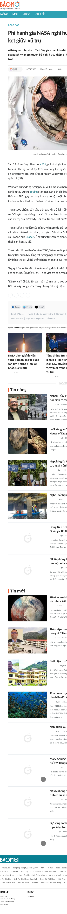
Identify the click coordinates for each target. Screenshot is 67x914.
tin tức (59, 875)
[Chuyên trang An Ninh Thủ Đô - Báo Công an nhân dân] (51, 405)
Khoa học (13, 25)
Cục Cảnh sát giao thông (51, 883)
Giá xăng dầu (26, 872)
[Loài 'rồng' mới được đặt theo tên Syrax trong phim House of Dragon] (27, 441)
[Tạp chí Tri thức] (13, 69)
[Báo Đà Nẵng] (54, 666)
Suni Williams (17, 319)
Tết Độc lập (6, 879)
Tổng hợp (30, 896)
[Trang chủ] (10, 5)
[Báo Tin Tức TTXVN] (52, 702)
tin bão (50, 868)
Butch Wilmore (18, 314)
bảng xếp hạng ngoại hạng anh (25, 868)
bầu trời (51, 319)
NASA (43, 164)
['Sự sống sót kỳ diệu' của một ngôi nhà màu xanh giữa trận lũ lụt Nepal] (27, 834)
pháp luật (6, 868)
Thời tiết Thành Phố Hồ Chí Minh (32, 875)
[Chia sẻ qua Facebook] (10, 295)
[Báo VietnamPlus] (54, 536)
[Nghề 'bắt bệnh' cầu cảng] (27, 506)
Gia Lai (38, 872)
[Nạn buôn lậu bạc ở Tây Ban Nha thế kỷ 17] (27, 738)
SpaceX (30, 237)
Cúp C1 (50, 875)
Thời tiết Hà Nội (8, 883)
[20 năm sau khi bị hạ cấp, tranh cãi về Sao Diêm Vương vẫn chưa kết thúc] (27, 608)
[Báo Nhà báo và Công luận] (54, 568)
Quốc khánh (13, 872)
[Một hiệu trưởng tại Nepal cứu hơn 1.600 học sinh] (27, 673)
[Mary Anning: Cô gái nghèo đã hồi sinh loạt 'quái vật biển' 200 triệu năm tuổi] (27, 770)
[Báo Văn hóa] (52, 606)
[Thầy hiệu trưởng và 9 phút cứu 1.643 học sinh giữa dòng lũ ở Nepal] (27, 640)
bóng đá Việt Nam (47, 879)
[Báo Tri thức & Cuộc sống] (54, 438)
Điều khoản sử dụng (7, 899)
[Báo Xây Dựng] (53, 500)
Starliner (60, 314)
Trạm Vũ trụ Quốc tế (35, 319)
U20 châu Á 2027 (8, 875)
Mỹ (42, 868)
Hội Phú (35, 883)
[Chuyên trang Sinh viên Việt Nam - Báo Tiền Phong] (52, 832)
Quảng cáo (4, 904)
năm (4, 872)
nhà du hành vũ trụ (44, 314)
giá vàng (62, 879)
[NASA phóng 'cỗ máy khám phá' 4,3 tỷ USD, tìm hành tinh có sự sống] (27, 802)
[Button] (19, 69)
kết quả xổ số (23, 883)
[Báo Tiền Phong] (49, 377)
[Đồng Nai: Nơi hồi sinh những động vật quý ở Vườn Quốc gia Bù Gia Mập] (27, 538)
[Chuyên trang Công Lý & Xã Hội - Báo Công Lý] (10, 373)
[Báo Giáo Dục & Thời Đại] (51, 638)
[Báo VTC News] (53, 800)
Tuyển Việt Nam (50, 872)
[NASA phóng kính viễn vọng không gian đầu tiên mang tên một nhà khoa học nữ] (27, 570)
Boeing (33, 191)
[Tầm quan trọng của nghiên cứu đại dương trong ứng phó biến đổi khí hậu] (27, 705)
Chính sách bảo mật (7, 902)
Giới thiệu (3, 896)
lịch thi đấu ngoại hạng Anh (25, 879)
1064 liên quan (46, 69)
